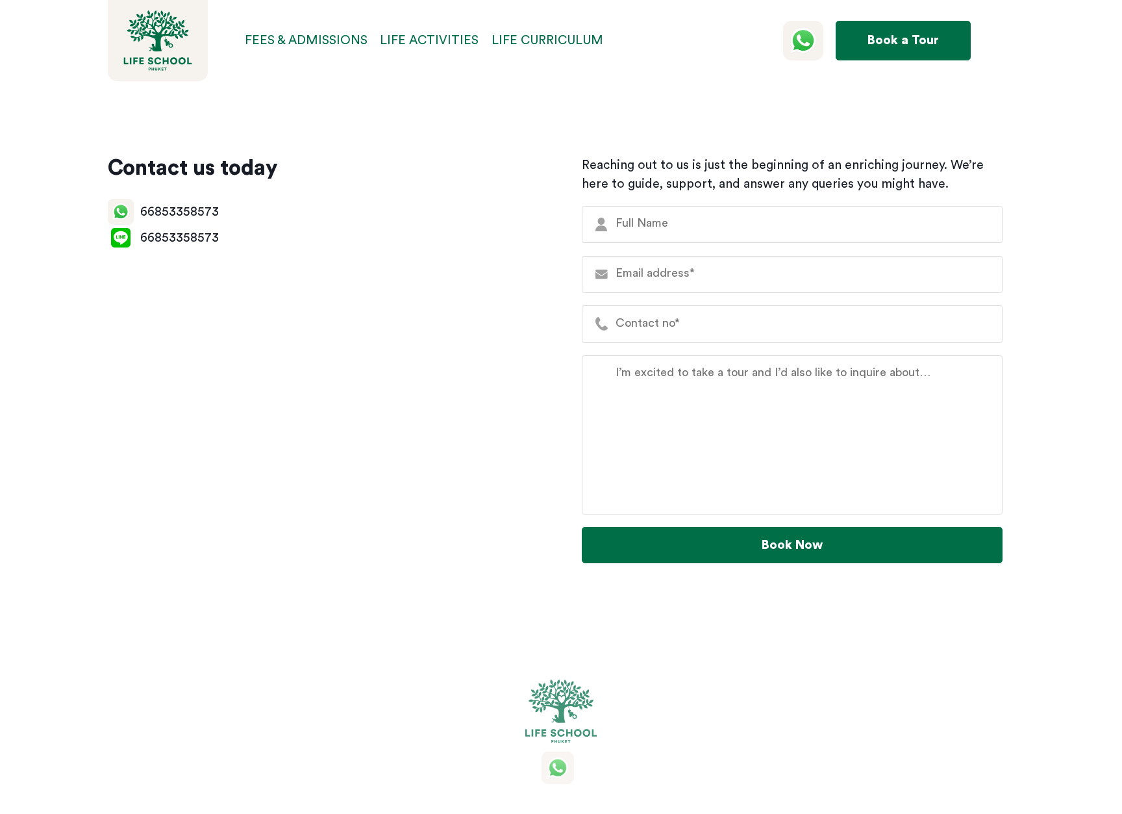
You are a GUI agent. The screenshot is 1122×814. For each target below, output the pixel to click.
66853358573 (179, 211)
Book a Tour (903, 40)
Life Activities (429, 40)
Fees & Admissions (306, 40)
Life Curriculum (547, 40)
